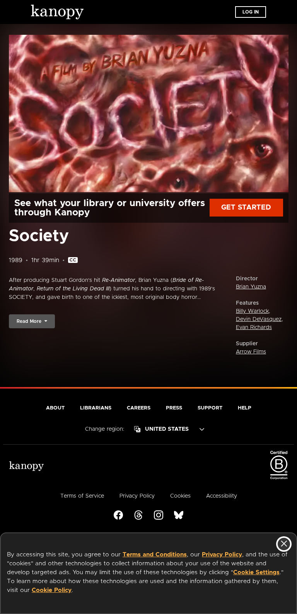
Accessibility (221, 496)
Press (174, 408)
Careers (138, 408)
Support (210, 408)
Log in (250, 12)
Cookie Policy (52, 590)
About (55, 408)
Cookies (180, 496)
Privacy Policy (222, 555)
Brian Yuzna (251, 287)
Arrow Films (251, 352)
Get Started (246, 207)
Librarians (95, 408)
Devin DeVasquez (259, 319)
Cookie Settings (256, 572)
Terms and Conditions (155, 555)
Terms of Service (82, 496)
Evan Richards (254, 327)
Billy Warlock (252, 311)
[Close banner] (284, 544)
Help (244, 408)
